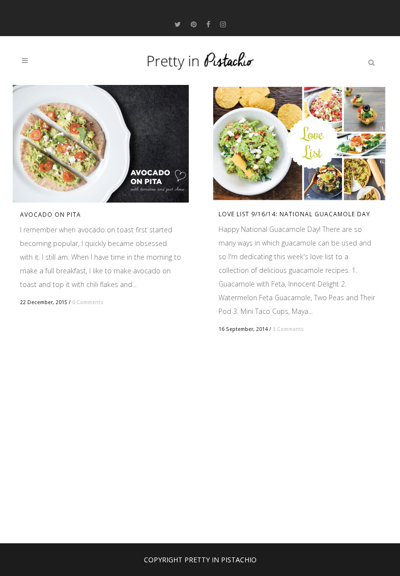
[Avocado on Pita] (101, 144)
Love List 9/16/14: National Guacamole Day (294, 214)
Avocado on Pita (50, 214)
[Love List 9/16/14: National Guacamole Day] (299, 143)
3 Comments (288, 329)
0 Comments (87, 302)
